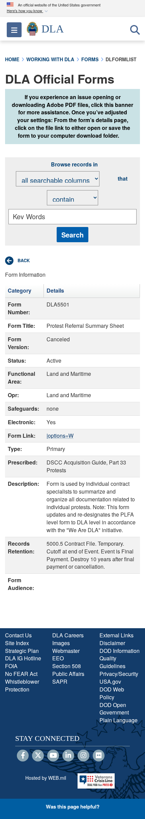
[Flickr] (99, 755)
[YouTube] (53, 755)
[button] (28, 11)
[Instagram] (83, 755)
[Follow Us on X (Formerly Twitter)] (38, 755)
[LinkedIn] (68, 755)
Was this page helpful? (72, 806)
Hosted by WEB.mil (45, 777)
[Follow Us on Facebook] (23, 755)
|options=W (60, 435)
